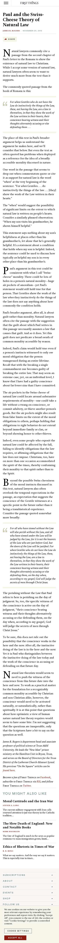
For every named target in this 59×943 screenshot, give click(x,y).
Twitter (27, 785)
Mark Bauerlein (11, 831)
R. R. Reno (8, 851)
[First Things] (29, 3)
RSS (39, 781)
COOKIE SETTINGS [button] (18, 931)
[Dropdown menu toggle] (29, 875)
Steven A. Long (11, 805)
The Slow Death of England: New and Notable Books (28, 825)
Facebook (45, 777)
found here (9, 770)
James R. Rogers (11, 31)
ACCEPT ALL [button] (15, 938)
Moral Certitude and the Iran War (28, 801)
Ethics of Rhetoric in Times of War (28, 847)
